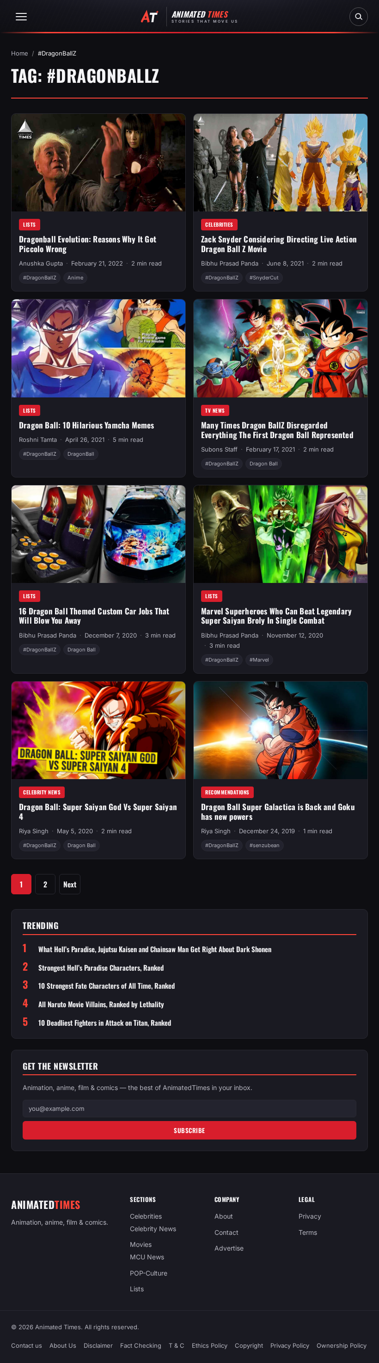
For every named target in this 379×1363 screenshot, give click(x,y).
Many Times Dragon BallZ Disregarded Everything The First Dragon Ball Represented (277, 429)
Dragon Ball (264, 463)
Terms (308, 1232)
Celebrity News (42, 792)
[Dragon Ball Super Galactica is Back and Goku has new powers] (280, 731)
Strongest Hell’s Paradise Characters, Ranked (101, 967)
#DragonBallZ (39, 277)
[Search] (358, 16)
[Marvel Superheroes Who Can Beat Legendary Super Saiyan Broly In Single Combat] (280, 534)
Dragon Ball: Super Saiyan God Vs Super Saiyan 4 (98, 811)
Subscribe (189, 1130)
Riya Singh (34, 831)
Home (19, 53)
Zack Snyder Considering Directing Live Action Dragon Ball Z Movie (279, 243)
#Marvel (259, 660)
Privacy (310, 1216)
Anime (75, 277)
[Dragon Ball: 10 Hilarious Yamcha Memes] (98, 348)
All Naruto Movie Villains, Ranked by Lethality (101, 1004)
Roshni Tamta (38, 439)
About (223, 1216)
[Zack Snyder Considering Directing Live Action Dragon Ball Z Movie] (280, 163)
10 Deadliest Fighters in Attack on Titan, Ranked (104, 1022)
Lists (29, 224)
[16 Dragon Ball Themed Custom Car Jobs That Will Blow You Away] (98, 534)
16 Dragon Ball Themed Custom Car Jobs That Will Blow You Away (94, 615)
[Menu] (21, 16)
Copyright (249, 1345)
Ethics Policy (209, 1345)
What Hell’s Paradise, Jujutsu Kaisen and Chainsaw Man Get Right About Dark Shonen (154, 949)
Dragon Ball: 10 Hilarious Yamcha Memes (86, 425)
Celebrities (219, 224)
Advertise (229, 1248)
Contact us (26, 1345)
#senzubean (265, 845)
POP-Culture (148, 1273)
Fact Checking (140, 1345)
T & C (176, 1345)
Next (69, 884)
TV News (215, 410)
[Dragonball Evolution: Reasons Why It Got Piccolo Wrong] (98, 163)
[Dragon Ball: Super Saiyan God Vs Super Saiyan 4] (98, 731)
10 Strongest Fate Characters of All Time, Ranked (106, 985)
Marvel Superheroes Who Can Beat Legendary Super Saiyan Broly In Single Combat (276, 615)
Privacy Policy (289, 1345)
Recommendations (227, 792)
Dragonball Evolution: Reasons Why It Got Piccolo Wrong (87, 243)
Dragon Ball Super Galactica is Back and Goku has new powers (278, 811)
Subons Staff (219, 449)
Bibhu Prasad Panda (229, 263)
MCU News (147, 1257)
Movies (141, 1245)
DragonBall (80, 454)
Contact (226, 1232)
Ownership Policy (342, 1345)
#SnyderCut (264, 277)
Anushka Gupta (41, 263)
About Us (62, 1345)
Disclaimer (98, 1345)
